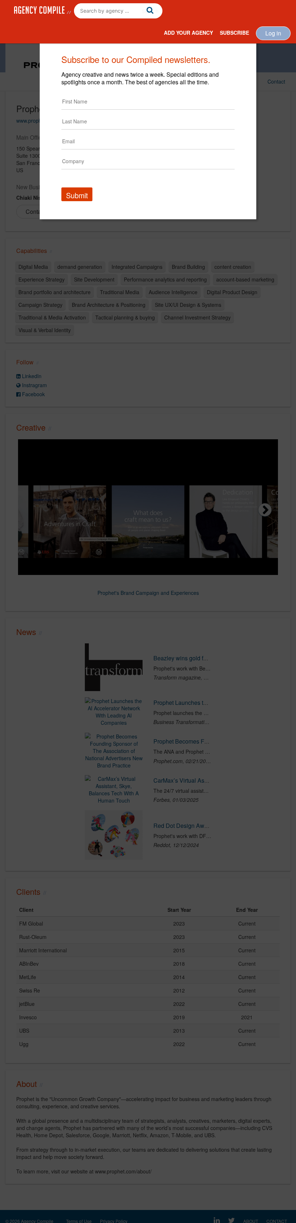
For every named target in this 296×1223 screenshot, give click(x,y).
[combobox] (118, 10)
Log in (273, 33)
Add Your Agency (188, 32)
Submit (77, 195)
